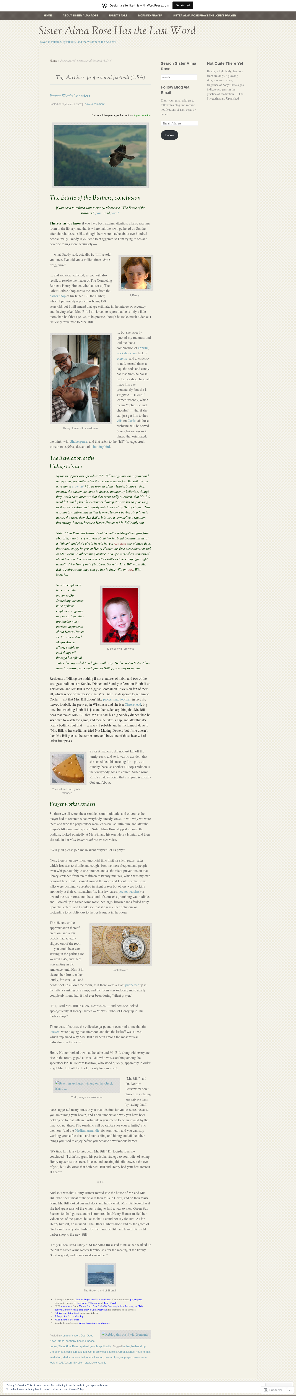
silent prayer (85, 1362)
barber (126, 1346)
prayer (53, 1346)
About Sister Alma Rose (80, 15)
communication (70, 1335)
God (83, 1335)
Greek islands (126, 1351)
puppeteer (132, 985)
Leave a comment (93, 104)
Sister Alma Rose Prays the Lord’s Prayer (204, 15)
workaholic (99, 1362)
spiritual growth (89, 1346)
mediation (55, 1357)
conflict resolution (76, 1351)
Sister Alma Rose (68, 1346)
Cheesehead (133, 704)
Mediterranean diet (87, 1130)
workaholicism (127, 353)
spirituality (105, 1346)
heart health (143, 1351)
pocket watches (129, 891)
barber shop (58, 296)
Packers (55, 1031)
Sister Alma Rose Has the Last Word (117, 31)
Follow (169, 135)
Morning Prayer (150, 15)
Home (48, 15)
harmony (71, 1341)
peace (91, 1341)
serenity (71, 1362)
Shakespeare (78, 441)
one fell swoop (94, 1357)
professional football (116, 699)
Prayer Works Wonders (70, 96)
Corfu (132, 420)
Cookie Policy (76, 1389)
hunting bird (101, 446)
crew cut (101, 1351)
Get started (183, 5)
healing (81, 1341)
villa (119, 420)
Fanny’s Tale (118, 15)
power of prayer (114, 1357)
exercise (122, 358)
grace (61, 1341)
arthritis (143, 347)
